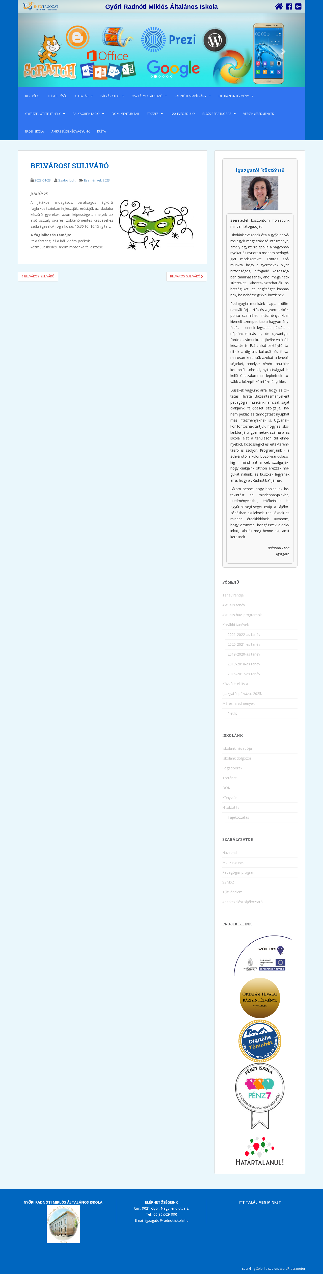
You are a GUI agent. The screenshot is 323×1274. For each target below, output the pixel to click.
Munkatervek (233, 862)
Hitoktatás (230, 807)
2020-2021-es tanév (244, 644)
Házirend (229, 852)
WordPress (287, 1268)
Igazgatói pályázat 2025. (242, 693)
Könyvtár (229, 797)
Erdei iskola (34, 131)
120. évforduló (182, 114)
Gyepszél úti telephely (43, 114)
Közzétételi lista (235, 683)
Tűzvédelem (232, 892)
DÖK (226, 787)
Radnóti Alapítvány (190, 96)
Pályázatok (110, 96)
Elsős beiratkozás (216, 114)
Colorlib (261, 1268)
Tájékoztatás (238, 817)
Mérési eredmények (238, 703)
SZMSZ (228, 882)
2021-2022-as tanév (244, 634)
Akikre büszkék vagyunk (70, 131)
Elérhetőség (57, 96)
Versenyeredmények (258, 114)
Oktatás (81, 96)
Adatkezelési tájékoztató (242, 901)
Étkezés (152, 114)
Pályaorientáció (86, 114)
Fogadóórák (232, 768)
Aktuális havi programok (242, 614)
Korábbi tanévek (235, 624)
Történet (229, 777)
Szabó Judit (66, 180)
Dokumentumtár (125, 114)
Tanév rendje (233, 595)
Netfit (232, 713)
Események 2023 (97, 180)
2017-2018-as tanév (244, 664)
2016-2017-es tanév (244, 673)
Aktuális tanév (233, 605)
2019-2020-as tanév (244, 654)
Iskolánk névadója (237, 748)
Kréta (101, 131)
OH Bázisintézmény (234, 96)
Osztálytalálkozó (147, 96)
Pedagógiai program (239, 872)
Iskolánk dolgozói (236, 758)
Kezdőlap (32, 96)
